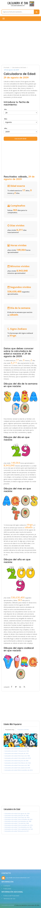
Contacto (6, 886)
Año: (5, 128)
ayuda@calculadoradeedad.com (18, 877)
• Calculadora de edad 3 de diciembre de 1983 (17, 821)
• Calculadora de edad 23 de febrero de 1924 (17, 763)
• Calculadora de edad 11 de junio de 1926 (16, 751)
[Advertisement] (20, 43)
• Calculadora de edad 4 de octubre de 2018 (17, 768)
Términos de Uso (9, 898)
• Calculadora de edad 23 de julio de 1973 (16, 753)
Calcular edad (20, 139)
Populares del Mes (23, 729)
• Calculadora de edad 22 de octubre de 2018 (17, 758)
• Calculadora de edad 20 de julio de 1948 (16, 815)
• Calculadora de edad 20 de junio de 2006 (16, 749)
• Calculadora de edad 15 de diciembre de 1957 (18, 827)
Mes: (5, 119)
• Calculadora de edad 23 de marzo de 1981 (17, 765)
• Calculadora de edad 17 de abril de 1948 (16, 823)
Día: (5, 109)
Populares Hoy (9, 729)
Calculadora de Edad (19, 67)
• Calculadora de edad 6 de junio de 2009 (16, 760)
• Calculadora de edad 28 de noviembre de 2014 (18, 770)
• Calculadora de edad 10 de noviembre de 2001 (18, 819)
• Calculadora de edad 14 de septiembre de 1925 (18, 829)
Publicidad (7, 889)
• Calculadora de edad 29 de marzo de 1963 (17, 756)
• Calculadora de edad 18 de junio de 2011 (16, 831)
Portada (6, 67)
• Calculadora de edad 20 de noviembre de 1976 (18, 825)
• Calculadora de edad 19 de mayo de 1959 (16, 817)
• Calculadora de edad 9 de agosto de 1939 (16, 813)
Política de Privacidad (11, 896)
